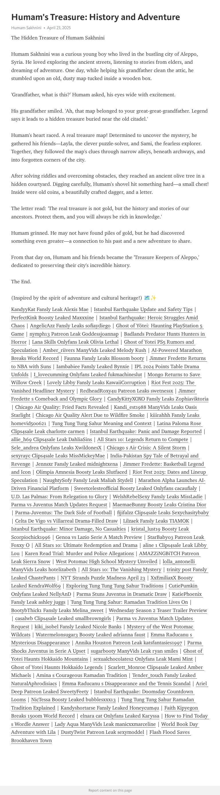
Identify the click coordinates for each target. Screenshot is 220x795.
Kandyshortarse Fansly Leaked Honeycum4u (110, 708)
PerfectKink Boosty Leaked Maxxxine (52, 317)
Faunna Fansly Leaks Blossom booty (104, 358)
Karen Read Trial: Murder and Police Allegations (79, 553)
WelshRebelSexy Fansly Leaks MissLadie (158, 496)
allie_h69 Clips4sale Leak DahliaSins (51, 439)
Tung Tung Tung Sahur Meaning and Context (102, 423)
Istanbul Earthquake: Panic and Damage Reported (146, 431)
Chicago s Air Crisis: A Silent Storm (146, 448)
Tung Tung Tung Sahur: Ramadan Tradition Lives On (129, 602)
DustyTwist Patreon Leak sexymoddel (102, 732)
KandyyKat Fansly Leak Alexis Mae (50, 309)
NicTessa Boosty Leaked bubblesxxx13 (73, 699)
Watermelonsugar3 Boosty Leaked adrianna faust (90, 634)
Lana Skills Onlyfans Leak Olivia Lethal (75, 342)
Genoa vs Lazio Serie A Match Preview (99, 537)
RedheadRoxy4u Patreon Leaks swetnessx (126, 391)
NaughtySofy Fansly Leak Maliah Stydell (88, 480)
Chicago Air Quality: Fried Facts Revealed (62, 407)
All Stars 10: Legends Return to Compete (142, 439)
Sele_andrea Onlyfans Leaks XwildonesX (56, 448)
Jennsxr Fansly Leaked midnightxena (77, 464)
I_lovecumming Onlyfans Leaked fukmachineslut (88, 374)
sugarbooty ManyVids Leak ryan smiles (134, 651)
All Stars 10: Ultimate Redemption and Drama (86, 545)
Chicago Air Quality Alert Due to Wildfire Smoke (90, 415)
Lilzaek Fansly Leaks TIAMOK (156, 521)
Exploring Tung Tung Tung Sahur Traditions (114, 586)
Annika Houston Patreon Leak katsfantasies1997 (128, 642)
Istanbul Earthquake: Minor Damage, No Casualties (68, 529)
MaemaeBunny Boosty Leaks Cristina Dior (159, 504)
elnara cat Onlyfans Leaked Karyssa (119, 716)
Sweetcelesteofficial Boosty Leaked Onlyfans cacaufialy (135, 488)
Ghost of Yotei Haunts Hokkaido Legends (57, 667)
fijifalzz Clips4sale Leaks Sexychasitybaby (163, 512)
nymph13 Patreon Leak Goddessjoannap (74, 334)
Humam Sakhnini (26, 27)
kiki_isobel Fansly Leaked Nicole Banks (78, 626)
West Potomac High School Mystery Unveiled (106, 561)
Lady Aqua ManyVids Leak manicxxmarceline (105, 724)
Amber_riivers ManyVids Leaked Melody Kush (94, 350)
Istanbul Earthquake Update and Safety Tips (143, 309)
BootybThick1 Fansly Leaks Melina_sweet (57, 610)
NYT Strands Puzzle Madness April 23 (103, 578)
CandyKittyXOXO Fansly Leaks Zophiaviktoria (158, 399)
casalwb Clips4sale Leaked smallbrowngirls (63, 618)
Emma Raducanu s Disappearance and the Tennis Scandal (126, 683)
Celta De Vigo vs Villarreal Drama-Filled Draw (66, 521)
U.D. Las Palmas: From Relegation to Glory (59, 496)
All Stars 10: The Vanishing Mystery (121, 569)
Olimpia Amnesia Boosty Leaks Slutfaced (81, 472)
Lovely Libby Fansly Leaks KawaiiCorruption (96, 382)
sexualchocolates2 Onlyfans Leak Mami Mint (143, 659)
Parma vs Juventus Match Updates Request (59, 504)
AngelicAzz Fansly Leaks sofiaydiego (70, 325)
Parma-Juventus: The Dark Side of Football (63, 512)
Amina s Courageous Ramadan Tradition (81, 675)
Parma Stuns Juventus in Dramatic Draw (121, 594)
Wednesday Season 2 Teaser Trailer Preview (158, 610)
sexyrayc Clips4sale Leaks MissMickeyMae (58, 456)
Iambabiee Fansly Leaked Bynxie (92, 366)
